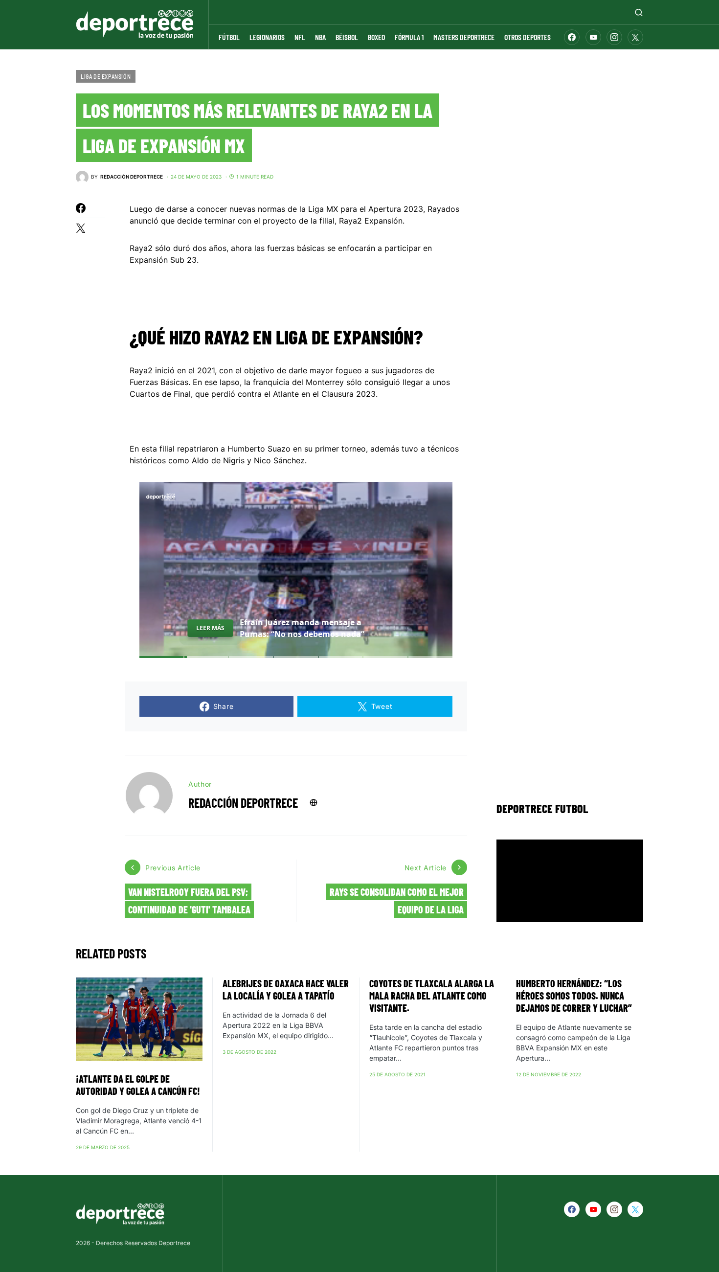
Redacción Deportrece (243, 802)
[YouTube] (593, 37)
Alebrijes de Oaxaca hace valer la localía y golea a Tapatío (286, 989)
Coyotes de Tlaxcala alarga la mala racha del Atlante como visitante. (431, 995)
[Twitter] (635, 37)
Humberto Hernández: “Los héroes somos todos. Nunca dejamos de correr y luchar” (579, 995)
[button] (638, 12)
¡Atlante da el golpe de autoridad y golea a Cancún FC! (138, 1085)
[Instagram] (614, 37)
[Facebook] (572, 37)
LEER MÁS (210, 628)
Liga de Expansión (106, 76)
